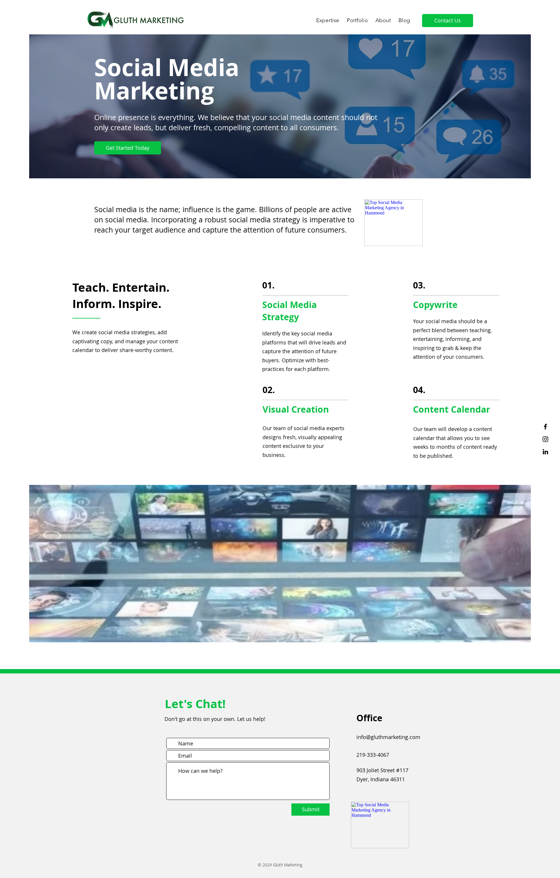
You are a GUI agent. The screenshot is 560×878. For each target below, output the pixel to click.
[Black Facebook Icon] (545, 426)
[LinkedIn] (545, 451)
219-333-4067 (372, 754)
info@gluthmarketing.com (388, 736)
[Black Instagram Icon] (545, 439)
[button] (327, 17)
